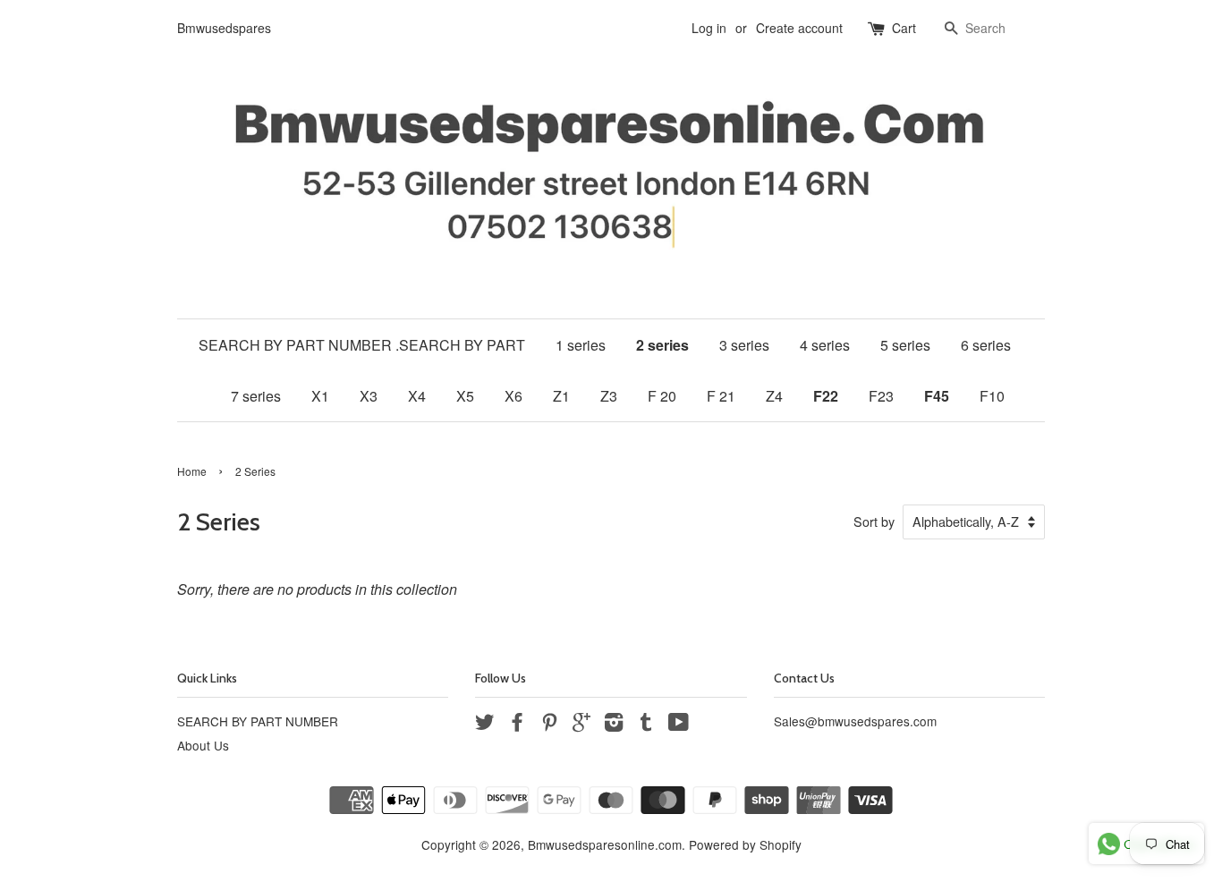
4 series (825, 345)
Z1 (561, 396)
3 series (744, 345)
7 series (256, 396)
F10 (992, 396)
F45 (936, 396)
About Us (203, 745)
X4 (417, 396)
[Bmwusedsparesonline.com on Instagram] (614, 725)
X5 (465, 396)
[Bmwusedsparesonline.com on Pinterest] (549, 725)
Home (192, 471)
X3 (369, 396)
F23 (881, 396)
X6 (513, 396)
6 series (986, 345)
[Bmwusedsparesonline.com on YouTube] (678, 725)
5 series (905, 345)
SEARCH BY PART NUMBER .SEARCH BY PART (362, 345)
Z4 (774, 396)
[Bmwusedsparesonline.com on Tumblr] (646, 725)
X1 (320, 396)
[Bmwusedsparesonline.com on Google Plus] (581, 725)
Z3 (608, 396)
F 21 (721, 396)
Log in (709, 28)
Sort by (874, 521)
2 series (662, 345)
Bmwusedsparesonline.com (605, 844)
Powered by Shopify (745, 844)
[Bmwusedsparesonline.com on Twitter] (485, 725)
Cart (904, 28)
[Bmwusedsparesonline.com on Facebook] (517, 725)
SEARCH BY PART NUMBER (257, 721)
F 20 (662, 396)
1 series (581, 345)
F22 (825, 396)
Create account (799, 28)
